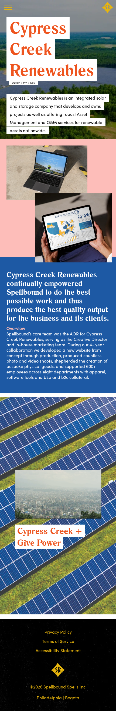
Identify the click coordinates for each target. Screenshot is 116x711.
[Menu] (8, 7)
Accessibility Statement (58, 650)
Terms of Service (58, 641)
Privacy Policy (58, 632)
